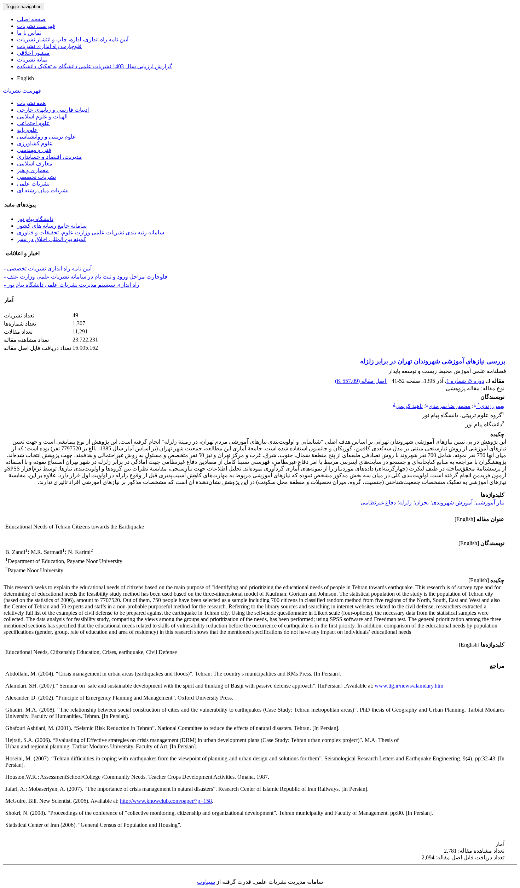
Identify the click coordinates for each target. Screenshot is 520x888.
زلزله (405, 502)
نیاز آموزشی (490, 502)
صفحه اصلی (31, 19)
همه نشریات (31, 103)
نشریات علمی (33, 184)
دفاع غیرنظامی (378, 502)
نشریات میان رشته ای (43, 190)
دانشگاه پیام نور (35, 219)
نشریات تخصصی (36, 177)
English (25, 78)
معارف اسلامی (34, 163)
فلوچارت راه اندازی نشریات (49, 46)
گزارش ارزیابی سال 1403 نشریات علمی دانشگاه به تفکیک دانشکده (94, 66)
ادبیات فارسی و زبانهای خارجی (53, 110)
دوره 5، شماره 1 (465, 381)
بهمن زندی (491, 406)
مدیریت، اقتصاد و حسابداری (49, 157)
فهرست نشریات (36, 26)
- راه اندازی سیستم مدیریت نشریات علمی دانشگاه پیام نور (71, 285)
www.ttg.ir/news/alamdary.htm (409, 686)
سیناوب (206, 882)
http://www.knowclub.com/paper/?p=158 (166, 801)
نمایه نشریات (32, 60)
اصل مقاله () (361, 381)
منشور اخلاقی (33, 53)
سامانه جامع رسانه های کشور (52, 226)
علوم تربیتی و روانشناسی (46, 137)
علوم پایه (27, 130)
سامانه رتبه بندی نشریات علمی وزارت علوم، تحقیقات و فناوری (90, 232)
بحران (422, 502)
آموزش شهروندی (452, 502)
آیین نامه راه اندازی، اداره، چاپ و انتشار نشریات (72, 39)
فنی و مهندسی (34, 150)
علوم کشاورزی (35, 143)
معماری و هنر (33, 170)
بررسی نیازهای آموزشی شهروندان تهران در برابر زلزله (432, 361)
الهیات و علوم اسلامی (42, 116)
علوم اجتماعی (33, 123)
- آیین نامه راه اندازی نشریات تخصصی (48, 268)
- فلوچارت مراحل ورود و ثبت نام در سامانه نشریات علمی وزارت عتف (85, 277)
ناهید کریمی (409, 406)
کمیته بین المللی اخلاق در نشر (51, 239)
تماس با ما (29, 33)
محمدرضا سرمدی (449, 406)
